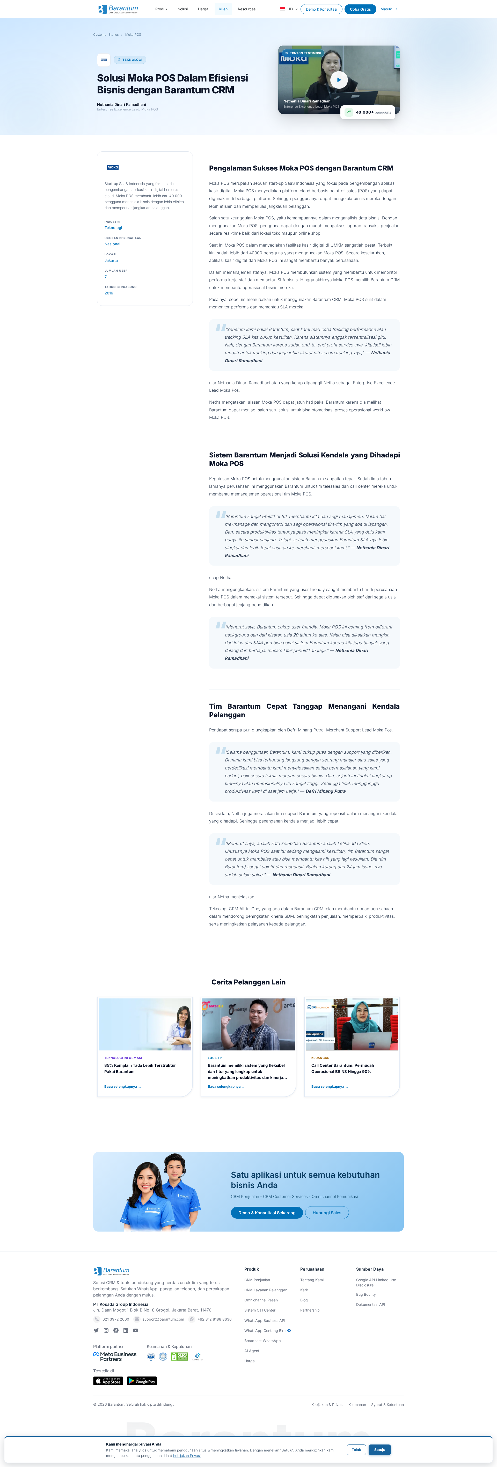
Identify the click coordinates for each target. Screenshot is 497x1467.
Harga (203, 9)
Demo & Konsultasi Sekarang (267, 1212)
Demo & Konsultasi (321, 9)
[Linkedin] (126, 1331)
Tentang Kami (312, 1280)
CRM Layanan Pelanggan (265, 1290)
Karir (304, 1290)
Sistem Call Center (259, 1310)
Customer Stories (106, 34)
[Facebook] (116, 1331)
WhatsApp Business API (264, 1320)
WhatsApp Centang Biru (265, 1330)
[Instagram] (106, 1331)
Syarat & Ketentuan (387, 1404)
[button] (290, 9)
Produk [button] (161, 9)
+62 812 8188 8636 (215, 1319)
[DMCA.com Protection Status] (179, 1356)
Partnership (310, 1310)
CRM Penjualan (257, 1280)
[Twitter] (96, 1331)
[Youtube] (136, 1331)
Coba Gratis (360, 9)
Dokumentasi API (370, 1304)
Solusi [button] (183, 9)
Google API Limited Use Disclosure (376, 1282)
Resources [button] (246, 9)
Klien (223, 9)
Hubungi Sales (327, 1212)
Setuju (379, 1450)
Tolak (356, 1450)
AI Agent (251, 1351)
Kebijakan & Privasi (327, 1404)
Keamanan (357, 1404)
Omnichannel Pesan (261, 1300)
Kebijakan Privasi (187, 1456)
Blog (304, 1300)
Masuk (386, 9)
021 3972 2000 (116, 1319)
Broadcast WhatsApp (262, 1340)
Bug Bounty (366, 1294)
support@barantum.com (163, 1319)
